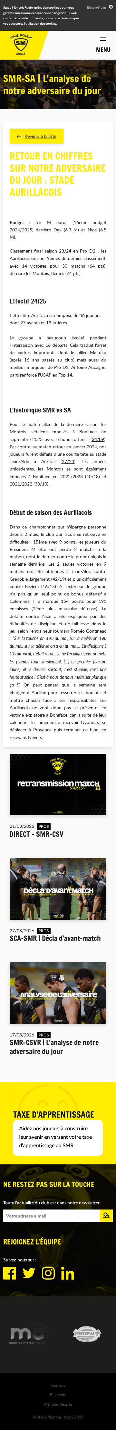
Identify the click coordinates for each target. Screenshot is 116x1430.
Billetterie (58, 1394)
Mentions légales (58, 1404)
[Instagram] (48, 1273)
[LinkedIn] (67, 1273)
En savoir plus (96, 7)
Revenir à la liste (40, 136)
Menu (103, 50)
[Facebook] (9, 1273)
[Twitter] (29, 1273)
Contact (58, 1385)
